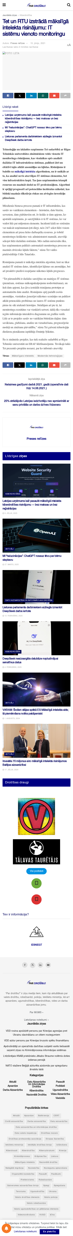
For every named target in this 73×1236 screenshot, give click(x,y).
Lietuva (54, 1156)
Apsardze (13, 1086)
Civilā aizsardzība (14, 1121)
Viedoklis (60, 1098)
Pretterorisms (27, 1180)
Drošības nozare (49, 1133)
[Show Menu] (4, 5)
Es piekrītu (49, 1232)
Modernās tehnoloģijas (50, 356)
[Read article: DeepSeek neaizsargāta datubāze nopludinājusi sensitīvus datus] (36, 638)
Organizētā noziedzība (23, 1174)
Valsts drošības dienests (27, 1197)
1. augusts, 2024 (12, 718)
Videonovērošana (26, 1215)
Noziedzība (33, 1168)
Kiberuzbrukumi (46, 1151)
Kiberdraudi (11, 1151)
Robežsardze (45, 1180)
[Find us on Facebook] (25, 965)
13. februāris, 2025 (13, 616)
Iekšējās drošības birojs (40, 1145)
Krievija (62, 1151)
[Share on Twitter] (19, 95)
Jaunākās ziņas (10, 15)
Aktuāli (9, 549)
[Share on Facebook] (8, 95)
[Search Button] (68, 5)
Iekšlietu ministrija (14, 1145)
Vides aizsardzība (60, 1094)
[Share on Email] (54, 95)
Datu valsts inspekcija (25, 1133)
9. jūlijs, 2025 (10, 513)
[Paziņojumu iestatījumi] (6, 1228)
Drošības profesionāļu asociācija (25, 1139)
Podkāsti (60, 1086)
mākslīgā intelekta (25, 171)
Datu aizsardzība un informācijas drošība (28, 600)
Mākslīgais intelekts (23, 356)
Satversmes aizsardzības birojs (23, 1186)
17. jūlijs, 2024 (11, 770)
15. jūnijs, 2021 (37, 43)
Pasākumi (56, 1174)
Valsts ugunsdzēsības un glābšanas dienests (36, 1209)
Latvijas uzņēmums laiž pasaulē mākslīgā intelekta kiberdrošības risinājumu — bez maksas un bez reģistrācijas (33, 118)
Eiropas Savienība (55, 1139)
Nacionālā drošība (36, 1095)
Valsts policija (51, 1197)
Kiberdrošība (26, 15)
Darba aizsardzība (13, 1090)
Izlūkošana (61, 1145)
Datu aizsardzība (58, 1121)
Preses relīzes (17, 43)
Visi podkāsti (36, 871)
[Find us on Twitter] (32, 965)
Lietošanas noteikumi (25, 1231)
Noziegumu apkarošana (55, 1168)
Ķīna (52, 1215)
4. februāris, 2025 (13, 667)
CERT (56, 1116)
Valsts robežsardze (36, 1203)
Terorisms (21, 1192)
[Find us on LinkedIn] (40, 965)
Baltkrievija (43, 1116)
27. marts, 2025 (11, 564)
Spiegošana (59, 1186)
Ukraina (53, 1192)
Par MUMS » (36, 1012)
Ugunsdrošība (60, 1090)
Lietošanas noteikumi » (36, 1020)
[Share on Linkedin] (31, 95)
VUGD (42, 1215)
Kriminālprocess (22, 1156)
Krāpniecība (41, 1156)
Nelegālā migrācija (15, 1168)
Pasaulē (60, 1082)
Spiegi (46, 1186)
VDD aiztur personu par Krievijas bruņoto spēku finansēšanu (36, 1040)
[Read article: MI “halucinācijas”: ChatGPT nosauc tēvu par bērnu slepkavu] (36, 536)
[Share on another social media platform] (65, 95)
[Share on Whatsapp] (43, 95)
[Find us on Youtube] (48, 965)
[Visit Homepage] (36, 5)
